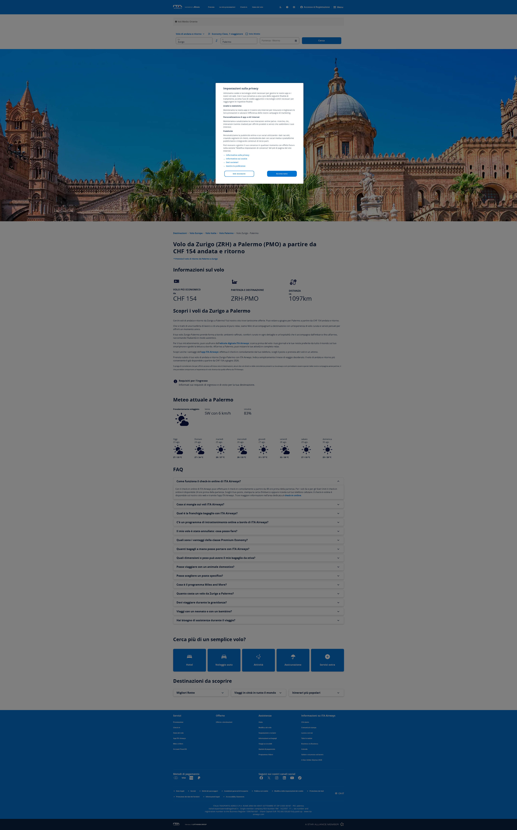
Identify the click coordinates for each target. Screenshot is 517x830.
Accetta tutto (281, 174)
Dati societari (232, 162)
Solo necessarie (239, 174)
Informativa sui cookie (236, 158)
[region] (259, 133)
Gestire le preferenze (235, 166)
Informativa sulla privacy (237, 155)
